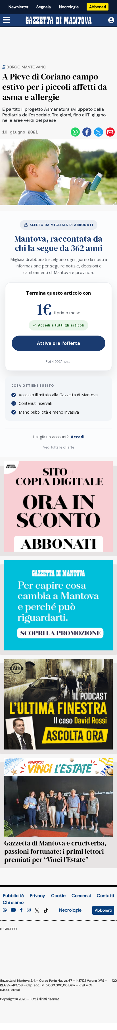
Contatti (105, 896)
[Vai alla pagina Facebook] (21, 910)
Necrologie (69, 6)
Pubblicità (13, 896)
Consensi (81, 896)
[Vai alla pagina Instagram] (29, 910)
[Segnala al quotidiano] (5, 910)
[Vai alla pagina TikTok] (45, 910)
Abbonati (97, 6)
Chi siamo (13, 902)
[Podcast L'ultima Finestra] (58, 704)
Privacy (37, 896)
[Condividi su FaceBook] (86, 132)
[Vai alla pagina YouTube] (13, 910)
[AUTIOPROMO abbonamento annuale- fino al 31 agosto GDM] (58, 506)
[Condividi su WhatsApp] (75, 132)
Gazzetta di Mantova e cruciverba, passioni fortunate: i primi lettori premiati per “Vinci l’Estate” (55, 851)
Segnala (43, 6)
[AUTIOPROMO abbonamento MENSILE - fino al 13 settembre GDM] (58, 605)
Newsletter (18, 6)
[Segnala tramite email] (110, 132)
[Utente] (111, 20)
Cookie (58, 896)
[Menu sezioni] (6, 20)
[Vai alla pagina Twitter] (38, 910)
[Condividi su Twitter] (98, 132)
